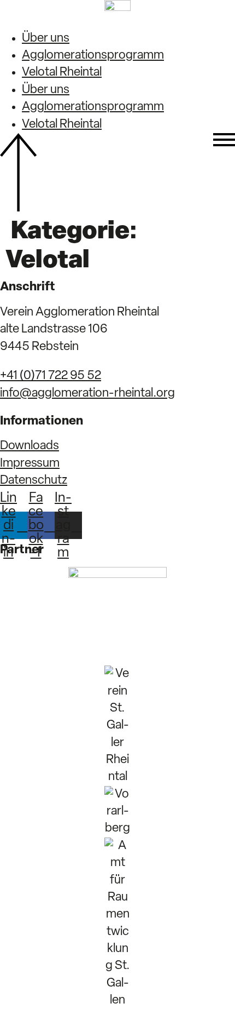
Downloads (29, 446)
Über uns (45, 38)
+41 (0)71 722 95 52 (50, 376)
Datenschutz (33, 480)
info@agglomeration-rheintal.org (87, 393)
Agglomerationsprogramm (93, 55)
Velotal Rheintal (62, 72)
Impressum (30, 463)
